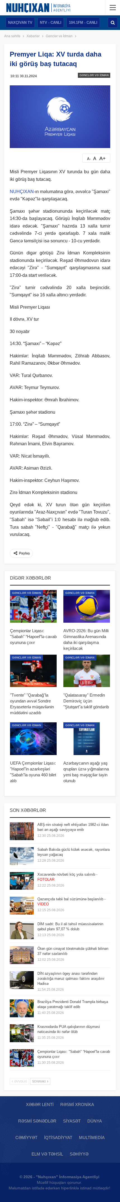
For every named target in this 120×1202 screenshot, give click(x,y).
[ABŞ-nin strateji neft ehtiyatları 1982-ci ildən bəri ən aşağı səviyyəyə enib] (22, 831)
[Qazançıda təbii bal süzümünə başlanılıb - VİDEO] (22, 906)
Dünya (94, 1121)
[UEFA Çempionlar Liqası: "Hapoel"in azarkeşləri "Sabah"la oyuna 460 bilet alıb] (33, 738)
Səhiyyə (79, 1154)
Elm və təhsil (47, 1154)
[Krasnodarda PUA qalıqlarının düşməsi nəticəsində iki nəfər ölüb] (22, 1033)
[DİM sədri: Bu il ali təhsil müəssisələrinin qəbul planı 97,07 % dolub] (22, 930)
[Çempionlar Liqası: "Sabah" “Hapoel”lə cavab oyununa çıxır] (33, 606)
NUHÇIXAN (22, 191)
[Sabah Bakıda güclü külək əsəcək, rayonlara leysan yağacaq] (22, 856)
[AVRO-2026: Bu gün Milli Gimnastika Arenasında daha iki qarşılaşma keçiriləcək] (86, 606)
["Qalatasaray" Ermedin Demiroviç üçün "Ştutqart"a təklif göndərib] (86, 671)
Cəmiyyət (26, 1137)
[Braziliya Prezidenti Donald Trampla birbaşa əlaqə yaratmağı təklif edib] (22, 1008)
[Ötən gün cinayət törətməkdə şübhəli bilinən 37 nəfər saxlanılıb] (22, 955)
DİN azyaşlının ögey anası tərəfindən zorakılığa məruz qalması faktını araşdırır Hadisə (70, 978)
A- (89, 159)
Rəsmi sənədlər (37, 1121)
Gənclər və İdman (94, 75)
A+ (102, 158)
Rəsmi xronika (77, 1104)
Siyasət (72, 1121)
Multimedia (92, 1137)
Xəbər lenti (40, 1104)
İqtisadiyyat (58, 1137)
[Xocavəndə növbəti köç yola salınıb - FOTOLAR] (22, 881)
